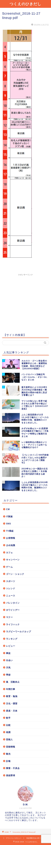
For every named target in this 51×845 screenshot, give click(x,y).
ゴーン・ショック (15, 574)
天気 (8, 667)
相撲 (8, 732)
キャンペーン (13, 559)
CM (8, 509)
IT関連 (9, 516)
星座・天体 (11, 710)
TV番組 (10, 531)
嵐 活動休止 (13, 682)
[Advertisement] (25, 301)
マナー (9, 617)
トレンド (10, 588)
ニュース (10, 595)
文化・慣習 (11, 703)
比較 (8, 725)
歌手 (8, 718)
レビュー (10, 646)
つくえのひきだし (25, 3)
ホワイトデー (13, 610)
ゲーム (9, 567)
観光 (8, 754)
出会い (9, 660)
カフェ (9, 552)
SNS (8, 523)
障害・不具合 (13, 768)
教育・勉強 (11, 696)
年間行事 (10, 689)
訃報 (8, 761)
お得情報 (10, 538)
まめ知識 (10, 545)
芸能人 (9, 739)
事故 (8, 653)
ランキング (11, 639)
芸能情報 (10, 746)
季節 (8, 675)
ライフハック (13, 624)
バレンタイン (13, 603)
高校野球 (10, 775)
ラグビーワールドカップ (18, 631)
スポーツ (10, 581)
